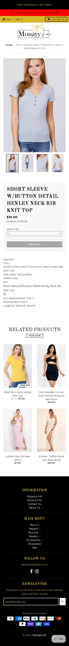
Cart (58, 19)
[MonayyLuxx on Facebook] (31, 571)
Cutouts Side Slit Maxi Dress (17, 458)
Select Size (13, 229)
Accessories (33, 540)
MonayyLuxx (39, 635)
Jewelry (33, 536)
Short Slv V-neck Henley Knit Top (17, 393)
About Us (34, 507)
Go (62, 601)
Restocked (34, 543)
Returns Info (34, 500)
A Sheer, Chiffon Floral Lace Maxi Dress (51, 458)
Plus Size (33, 532)
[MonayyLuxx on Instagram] (37, 571)
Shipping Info (34, 496)
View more (34, 336)
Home (9, 45)
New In (34, 524)
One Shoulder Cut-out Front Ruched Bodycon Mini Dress (51, 395)
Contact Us (34, 504)
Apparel (33, 528)
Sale (34, 547)
